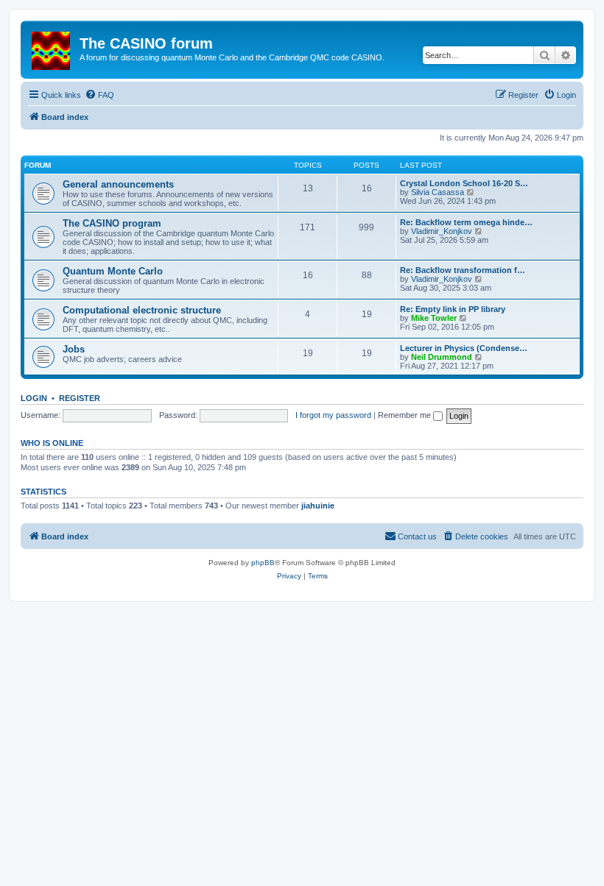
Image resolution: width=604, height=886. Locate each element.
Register (79, 398)
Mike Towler (434, 317)
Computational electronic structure (142, 310)
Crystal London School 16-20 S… (464, 183)
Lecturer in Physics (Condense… (463, 348)
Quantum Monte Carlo (113, 271)
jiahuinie (317, 505)
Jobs (74, 349)
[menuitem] (99, 95)
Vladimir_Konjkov (441, 231)
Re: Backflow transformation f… (462, 270)
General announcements (118, 184)
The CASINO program (112, 223)
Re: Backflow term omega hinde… (466, 222)
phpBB (263, 563)
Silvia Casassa (437, 192)
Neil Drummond (441, 356)
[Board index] (52, 47)
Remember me (405, 415)
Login (34, 398)
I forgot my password (333, 415)
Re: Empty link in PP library (452, 309)
